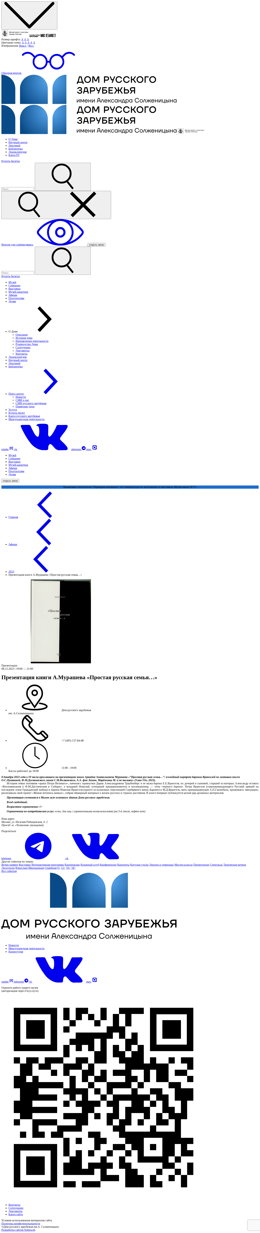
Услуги (12, 409)
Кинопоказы (72, 864)
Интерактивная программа (47, 864)
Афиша (12, 295)
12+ (63, 867)
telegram (76, 449)
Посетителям (16, 298)
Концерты (123, 864)
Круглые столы (139, 864)
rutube (5, 449)
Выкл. (23, 45)
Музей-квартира (18, 291)
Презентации (201, 864)
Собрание (14, 285)
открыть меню (96, 244)
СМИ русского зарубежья (31, 403)
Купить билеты (10, 161)
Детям (12, 301)
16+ (68, 867)
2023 (11, 571)
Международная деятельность (26, 419)
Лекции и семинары (161, 864)
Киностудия (15, 951)
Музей (12, 282)
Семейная (51, 867)
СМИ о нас (22, 400)
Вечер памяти (9, 864)
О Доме (13, 139)
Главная (13, 517)
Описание (22, 334)
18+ (73, 867)
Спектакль (216, 864)
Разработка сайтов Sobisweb (18, 1229)
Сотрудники (23, 347)
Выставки (14, 288)
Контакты (21, 353)
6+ (58, 867)
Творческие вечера (234, 864)
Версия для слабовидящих (17, 244)
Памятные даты (25, 406)
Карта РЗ (13, 155)
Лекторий (14, 145)
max (89, 449)
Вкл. (31, 45)
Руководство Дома (27, 344)
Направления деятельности (32, 341)
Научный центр (17, 142)
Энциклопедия (17, 151)
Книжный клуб (89, 864)
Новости (21, 396)
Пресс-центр (16, 393)
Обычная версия (11, 72)
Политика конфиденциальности (20, 1223)
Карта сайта (15, 1214)
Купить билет (16, 412)
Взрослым (21, 867)
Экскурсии (8, 867)
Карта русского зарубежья (24, 416)
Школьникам (36, 867)
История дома (24, 337)
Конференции (108, 864)
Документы (23, 350)
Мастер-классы (183, 864)
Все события (9, 871)
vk (16, 449)
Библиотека (15, 148)
